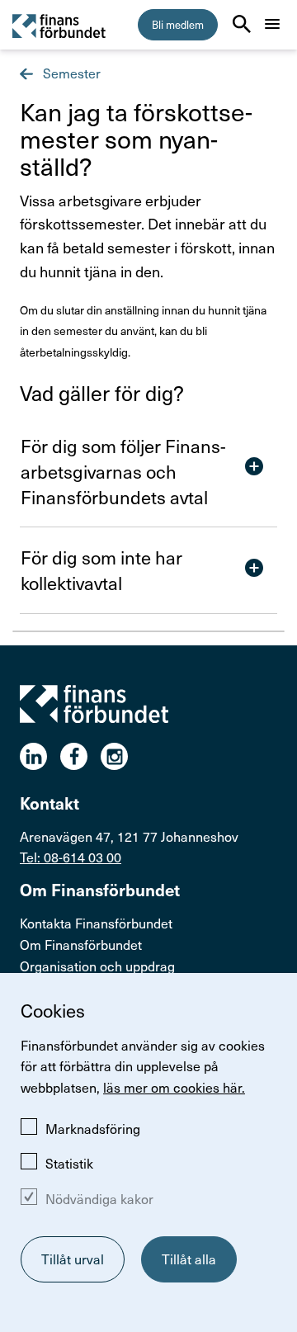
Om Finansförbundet (81, 944)
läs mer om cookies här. (174, 1087)
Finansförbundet (59, 25)
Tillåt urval (72, 1258)
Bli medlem (178, 24)
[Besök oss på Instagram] (121, 756)
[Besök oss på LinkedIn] (40, 756)
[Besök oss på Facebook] (80, 756)
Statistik (69, 1163)
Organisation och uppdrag (97, 965)
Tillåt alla (189, 1258)
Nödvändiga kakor (99, 1198)
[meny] (272, 24)
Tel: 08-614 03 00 (70, 857)
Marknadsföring (92, 1128)
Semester (70, 73)
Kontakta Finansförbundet (96, 923)
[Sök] (242, 24)
